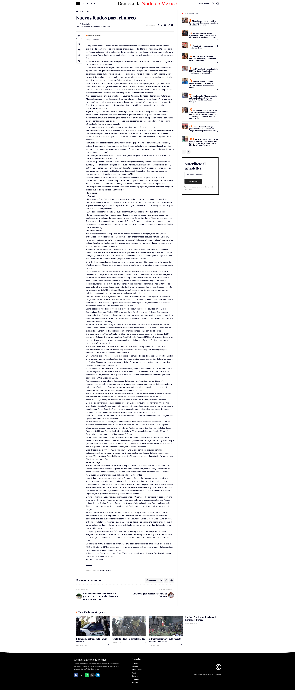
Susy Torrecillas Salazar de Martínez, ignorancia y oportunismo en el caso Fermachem (203, 58)
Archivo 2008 (83, 12)
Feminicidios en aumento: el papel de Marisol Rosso (203, 47)
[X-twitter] (81, 675)
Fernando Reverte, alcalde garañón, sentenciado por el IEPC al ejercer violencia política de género (202, 35)
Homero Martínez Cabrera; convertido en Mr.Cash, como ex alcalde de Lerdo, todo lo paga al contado (201, 84)
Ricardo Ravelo (105, 570)
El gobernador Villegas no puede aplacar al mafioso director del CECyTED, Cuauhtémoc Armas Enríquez (203, 99)
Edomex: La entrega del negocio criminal (91, 640)
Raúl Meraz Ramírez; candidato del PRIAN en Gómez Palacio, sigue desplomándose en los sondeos (203, 71)
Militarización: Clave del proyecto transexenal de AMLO (165, 640)
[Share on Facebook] (158, 25)
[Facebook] (76, 675)
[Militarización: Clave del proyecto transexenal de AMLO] (166, 626)
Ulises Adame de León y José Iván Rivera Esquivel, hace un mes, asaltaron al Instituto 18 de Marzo (203, 23)
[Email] (165, 25)
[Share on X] (161, 25)
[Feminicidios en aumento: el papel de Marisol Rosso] (185, 45)
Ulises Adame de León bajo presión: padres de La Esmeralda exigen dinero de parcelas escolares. (203, 129)
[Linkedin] (97, 675)
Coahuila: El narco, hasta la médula (128, 638)
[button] (213, 3)
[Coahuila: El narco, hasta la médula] (129, 626)
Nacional (90, 634)
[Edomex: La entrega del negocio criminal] (93, 626)
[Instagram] (92, 675)
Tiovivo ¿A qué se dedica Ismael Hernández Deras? (200, 618)
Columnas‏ (81, 634)
